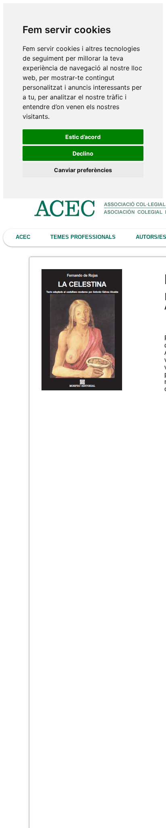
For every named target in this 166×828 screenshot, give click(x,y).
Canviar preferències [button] (83, 169)
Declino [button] (83, 153)
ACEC (23, 237)
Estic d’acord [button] (83, 136)
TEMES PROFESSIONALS (83, 237)
